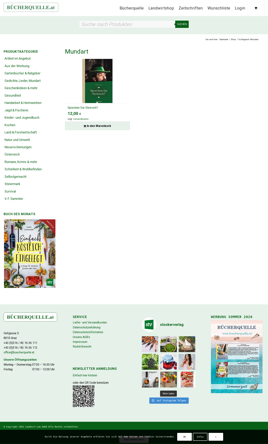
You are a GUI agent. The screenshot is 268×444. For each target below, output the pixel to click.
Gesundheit (13, 95)
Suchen (182, 24)
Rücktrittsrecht (82, 346)
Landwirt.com (33, 427)
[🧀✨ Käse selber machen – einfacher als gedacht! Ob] (187, 344)
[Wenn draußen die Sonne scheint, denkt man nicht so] (150, 379)
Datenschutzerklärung (86, 327)
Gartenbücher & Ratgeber (22, 73)
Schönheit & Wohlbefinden (23, 169)
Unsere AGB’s (81, 337)
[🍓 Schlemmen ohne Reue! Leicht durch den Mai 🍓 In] (187, 379)
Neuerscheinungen (18, 147)
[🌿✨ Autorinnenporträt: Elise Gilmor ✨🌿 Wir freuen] (187, 362)
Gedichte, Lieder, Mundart (23, 81)
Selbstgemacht (15, 177)
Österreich (12, 154)
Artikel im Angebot (18, 58)
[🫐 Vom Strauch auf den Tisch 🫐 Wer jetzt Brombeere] (150, 362)
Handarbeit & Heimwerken (23, 103)
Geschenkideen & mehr (21, 88)
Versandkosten (81, 119)
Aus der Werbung (17, 66)
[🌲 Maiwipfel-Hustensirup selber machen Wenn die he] (168, 344)
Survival (10, 191)
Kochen (10, 125)
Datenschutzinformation (88, 332)
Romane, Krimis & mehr (21, 162)
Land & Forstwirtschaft (21, 132)
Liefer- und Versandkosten (90, 322)
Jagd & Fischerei (16, 110)
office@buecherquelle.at (19, 352)
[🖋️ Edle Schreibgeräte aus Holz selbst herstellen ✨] (150, 344)
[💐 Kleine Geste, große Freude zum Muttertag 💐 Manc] (168, 379)
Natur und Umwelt (17, 140)
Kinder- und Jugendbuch (22, 117)
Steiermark (12, 184)
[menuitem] (131, 8)
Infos (200, 437)
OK (184, 437)
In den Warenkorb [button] (98, 126)
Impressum (80, 342)
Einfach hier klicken (85, 375)
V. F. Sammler (14, 199)
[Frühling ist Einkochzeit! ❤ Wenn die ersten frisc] (168, 362)
